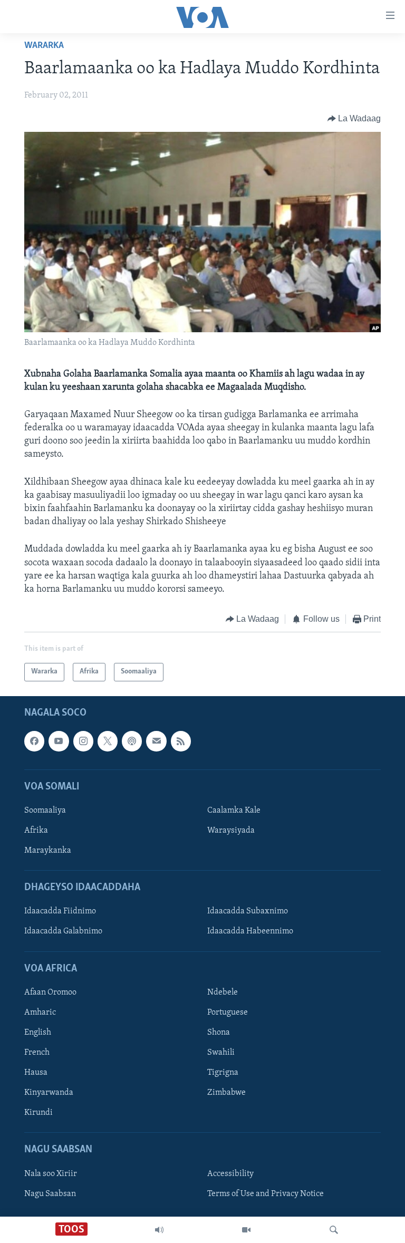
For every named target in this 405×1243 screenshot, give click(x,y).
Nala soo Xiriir (50, 1173)
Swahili (221, 1052)
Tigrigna (222, 1072)
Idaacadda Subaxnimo (247, 911)
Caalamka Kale (234, 810)
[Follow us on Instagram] (83, 741)
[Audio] (159, 1230)
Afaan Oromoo (50, 992)
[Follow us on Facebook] (34, 741)
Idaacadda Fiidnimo (60, 911)
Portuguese (227, 1012)
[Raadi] (334, 1230)
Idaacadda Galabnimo (63, 931)
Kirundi (38, 1113)
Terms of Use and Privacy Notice (265, 1193)
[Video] (246, 1230)
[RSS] (181, 741)
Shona (218, 1032)
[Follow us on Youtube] (59, 741)
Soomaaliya (45, 810)
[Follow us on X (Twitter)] (108, 741)
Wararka (44, 46)
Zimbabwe (226, 1092)
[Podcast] (132, 741)
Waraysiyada (231, 830)
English (37, 1032)
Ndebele (222, 992)
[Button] (354, 119)
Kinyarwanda (48, 1092)
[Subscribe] (156, 741)
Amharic (40, 1012)
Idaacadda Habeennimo (250, 931)
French (37, 1052)
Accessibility (230, 1173)
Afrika (36, 830)
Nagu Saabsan (50, 1193)
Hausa (35, 1072)
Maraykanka (47, 850)
